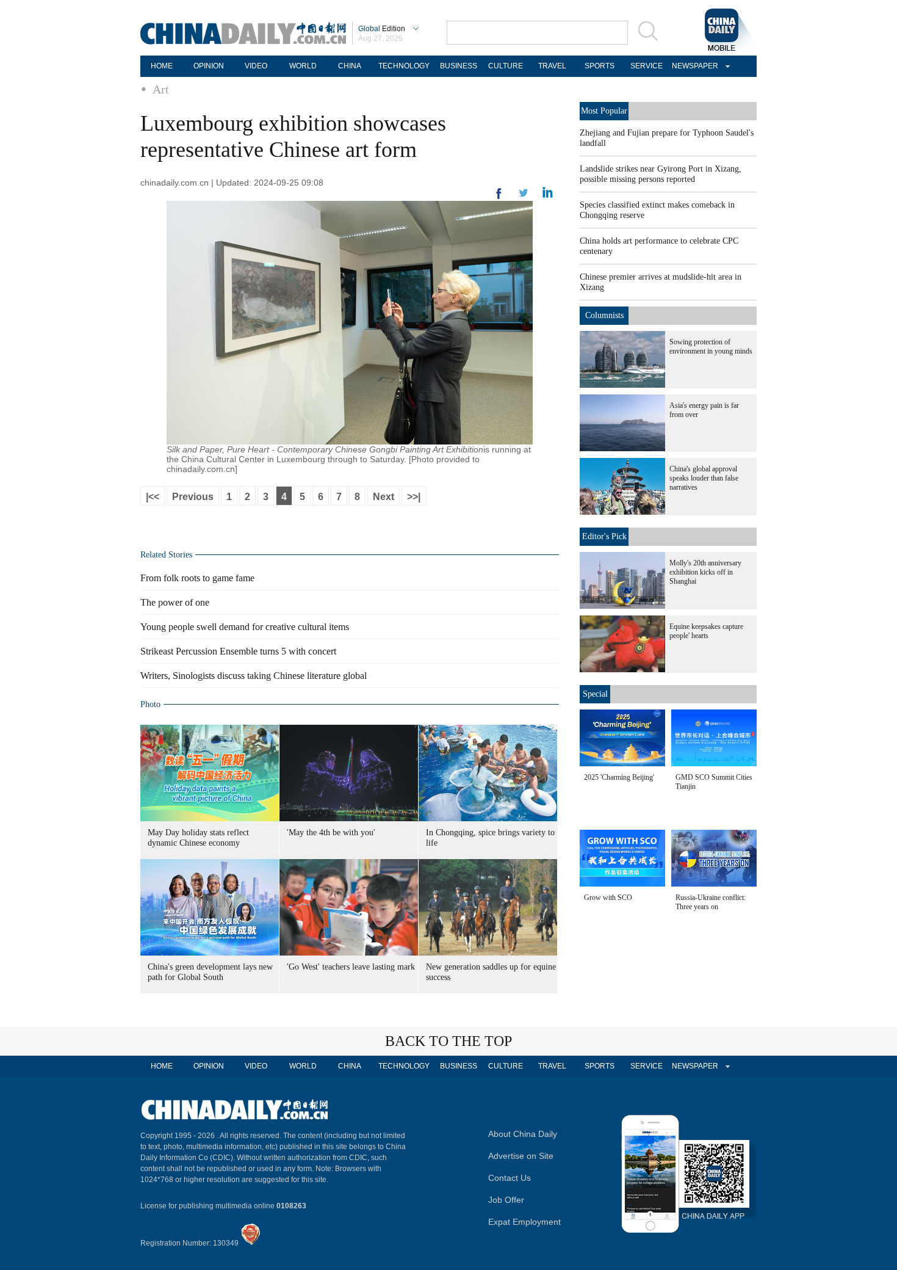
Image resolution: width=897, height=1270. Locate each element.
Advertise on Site (520, 1156)
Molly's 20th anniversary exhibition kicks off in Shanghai (705, 572)
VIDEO (256, 66)
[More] (499, 198)
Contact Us (509, 1178)
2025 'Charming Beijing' (619, 777)
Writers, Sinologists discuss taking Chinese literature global (253, 675)
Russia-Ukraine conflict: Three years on (710, 902)
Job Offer (506, 1200)
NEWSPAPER (693, 66)
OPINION (208, 66)
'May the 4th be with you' (331, 832)
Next (383, 497)
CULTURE (505, 66)
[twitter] (547, 195)
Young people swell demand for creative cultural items (244, 627)
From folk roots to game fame (197, 578)
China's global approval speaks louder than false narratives (703, 478)
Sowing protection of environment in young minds (710, 346)
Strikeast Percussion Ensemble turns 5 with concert (238, 651)
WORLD (303, 66)
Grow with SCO (608, 897)
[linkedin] (523, 196)
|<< (152, 497)
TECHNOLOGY (404, 66)
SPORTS (599, 66)
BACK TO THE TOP (448, 1041)
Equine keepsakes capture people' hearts (706, 631)
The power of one (174, 602)
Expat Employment (524, 1222)
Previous (193, 497)
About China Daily (522, 1134)
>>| (413, 497)
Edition (381, 28)
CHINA (349, 66)
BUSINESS (458, 66)
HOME (162, 66)
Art (161, 89)
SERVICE (646, 66)
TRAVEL (552, 66)
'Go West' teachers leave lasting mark (351, 966)
